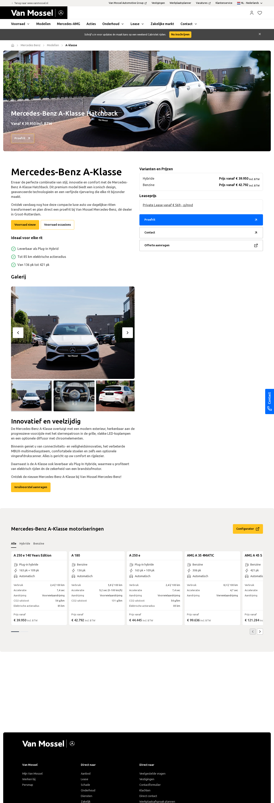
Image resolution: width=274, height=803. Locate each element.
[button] (252, 13)
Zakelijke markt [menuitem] (162, 24)
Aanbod (85, 773)
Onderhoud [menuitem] (110, 24)
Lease (84, 779)
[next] (127, 332)
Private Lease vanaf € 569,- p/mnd (168, 205)
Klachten (144, 790)
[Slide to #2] (74, 395)
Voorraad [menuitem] (18, 24)
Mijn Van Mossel (32, 773)
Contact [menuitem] (187, 24)
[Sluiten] (260, 35)
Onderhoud (88, 790)
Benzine (38, 543)
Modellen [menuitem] (43, 24)
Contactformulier (150, 785)
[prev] (18, 332)
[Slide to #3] (116, 395)
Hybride (24, 543)
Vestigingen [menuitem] (158, 3)
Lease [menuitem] (135, 24)
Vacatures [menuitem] (202, 3)
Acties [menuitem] (91, 24)
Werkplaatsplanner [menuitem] (180, 3)
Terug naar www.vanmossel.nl (31, 3)
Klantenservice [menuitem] (224, 3)
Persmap (27, 785)
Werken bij (29, 779)
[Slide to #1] (31, 395)
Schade (85, 785)
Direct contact (148, 796)
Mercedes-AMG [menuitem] (68, 24)
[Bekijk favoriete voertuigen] (260, 13)
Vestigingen (146, 779)
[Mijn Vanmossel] (252, 13)
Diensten (86, 796)
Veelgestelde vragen (152, 773)
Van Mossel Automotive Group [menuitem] (126, 3)
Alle (13, 543)
